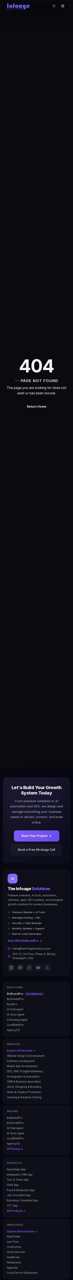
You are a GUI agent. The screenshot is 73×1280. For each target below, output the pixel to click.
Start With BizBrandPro (25, 940)
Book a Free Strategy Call (36, 849)
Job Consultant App (19, 1195)
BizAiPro (12, 1004)
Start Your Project (36, 836)
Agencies (12, 1267)
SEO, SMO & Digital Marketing (24, 1071)
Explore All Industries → (22, 1231)
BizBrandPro (24, 993)
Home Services (16, 1251)
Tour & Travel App (18, 1179)
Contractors (14, 1246)
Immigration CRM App (20, 1174)
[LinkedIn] (11, 967)
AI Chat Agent (15, 1009)
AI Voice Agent (15, 1014)
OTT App (12, 1205)
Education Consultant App (22, 1200)
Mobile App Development (22, 1066)
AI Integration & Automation (23, 1076)
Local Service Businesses (22, 1272)
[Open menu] (63, 6)
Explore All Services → (21, 1050)
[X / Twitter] (47, 967)
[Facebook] (20, 967)
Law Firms (13, 1241)
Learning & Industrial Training (24, 1097)
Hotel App (13, 1184)
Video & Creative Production (24, 1092)
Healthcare (13, 1257)
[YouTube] (38, 967)
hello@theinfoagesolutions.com (31, 948)
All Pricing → (15, 1148)
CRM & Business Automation (24, 1081)
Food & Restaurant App (21, 1190)
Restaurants (14, 1262)
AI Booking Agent (17, 1019)
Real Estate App (16, 1169)
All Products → (16, 1210)
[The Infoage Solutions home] (18, 6)
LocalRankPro (15, 1024)
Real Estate (13, 1236)
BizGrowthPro (15, 999)
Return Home (36, 406)
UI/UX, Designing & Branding (24, 1086)
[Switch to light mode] (54, 6)
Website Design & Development (25, 1055)
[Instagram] (29, 967)
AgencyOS (13, 1030)
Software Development (21, 1061)
